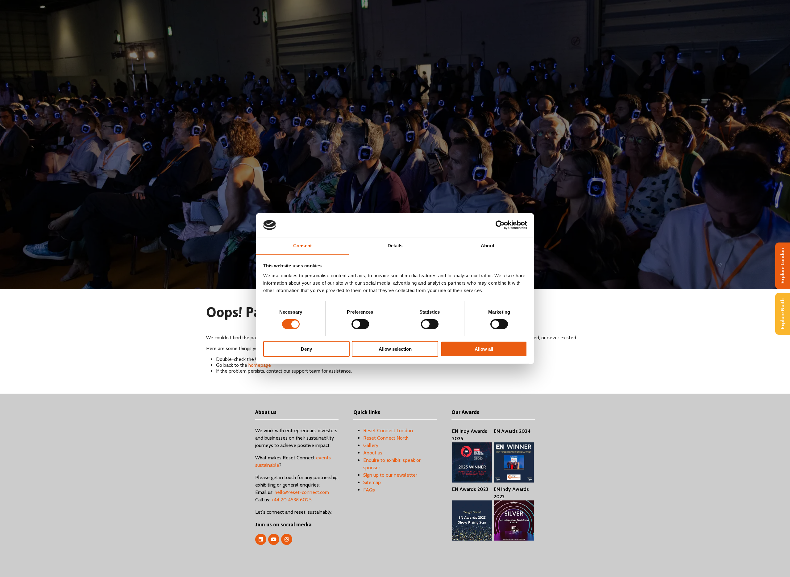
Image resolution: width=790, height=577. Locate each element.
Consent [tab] (302, 245)
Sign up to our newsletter (390, 475)
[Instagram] (286, 539)
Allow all (484, 348)
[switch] (360, 324)
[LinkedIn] (260, 539)
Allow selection (395, 348)
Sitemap (372, 482)
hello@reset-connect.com (302, 492)
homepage (259, 365)
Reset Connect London (388, 430)
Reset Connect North (386, 438)
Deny (306, 348)
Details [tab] (395, 245)
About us (372, 453)
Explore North (782, 313)
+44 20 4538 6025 (291, 500)
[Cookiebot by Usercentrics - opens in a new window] (500, 225)
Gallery (370, 445)
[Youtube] (273, 539)
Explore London (782, 265)
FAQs (369, 490)
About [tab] (487, 245)
